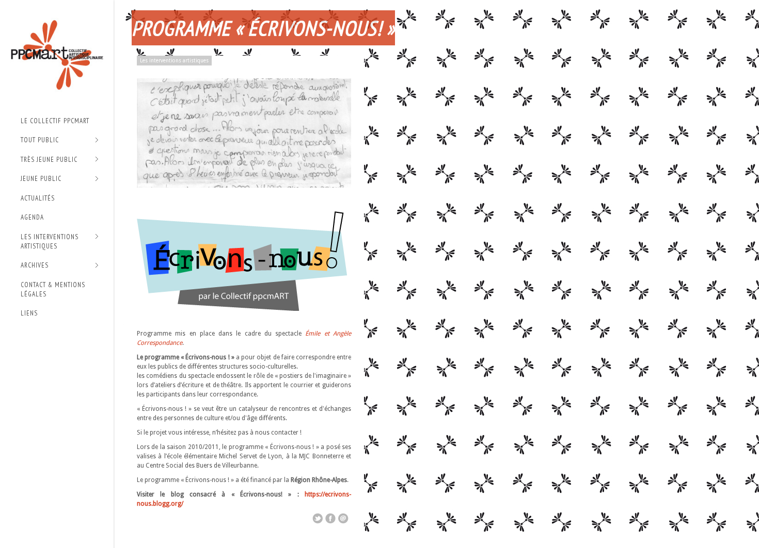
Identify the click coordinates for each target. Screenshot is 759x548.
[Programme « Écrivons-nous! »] (244, 185)
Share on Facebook (330, 518)
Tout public (40, 140)
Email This (343, 518)
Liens (29, 313)
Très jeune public (49, 160)
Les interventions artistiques (49, 242)
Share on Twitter (317, 518)
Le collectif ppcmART (55, 121)
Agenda (32, 217)
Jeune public (41, 179)
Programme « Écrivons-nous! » (263, 27)
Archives (35, 266)
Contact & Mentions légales (53, 289)
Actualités (38, 198)
